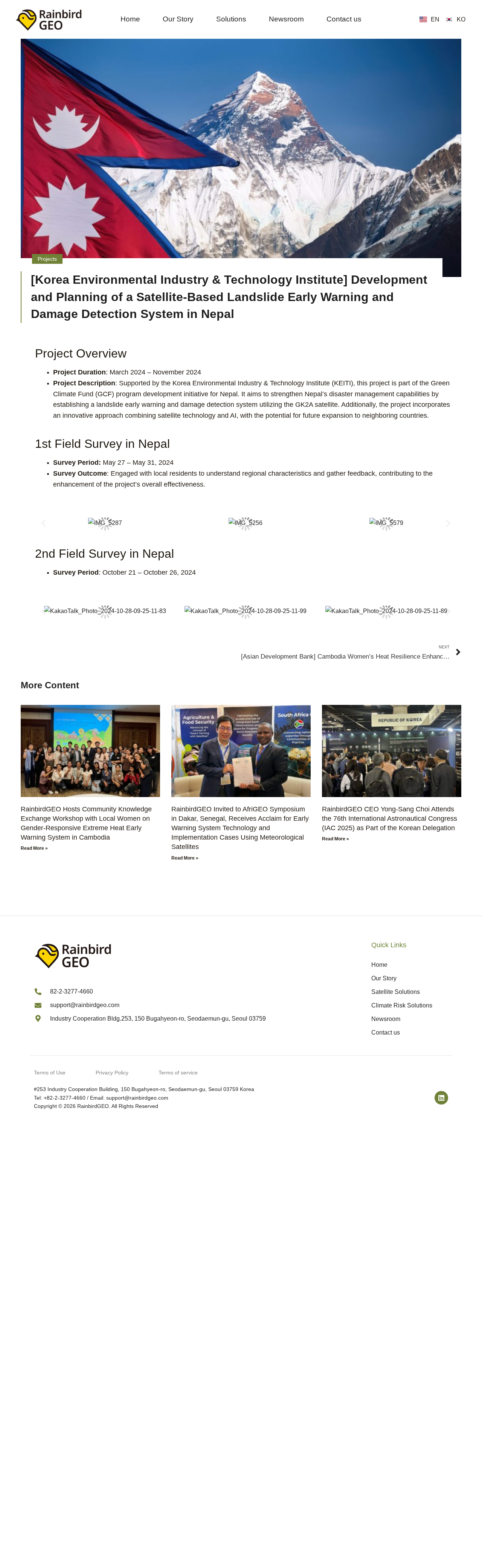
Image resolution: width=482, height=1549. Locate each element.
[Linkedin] (441, 1098)
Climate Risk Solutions (401, 1005)
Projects (47, 259)
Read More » (34, 848)
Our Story (178, 19)
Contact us (344, 19)
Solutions (231, 19)
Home (130, 19)
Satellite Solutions (395, 992)
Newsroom (286, 19)
